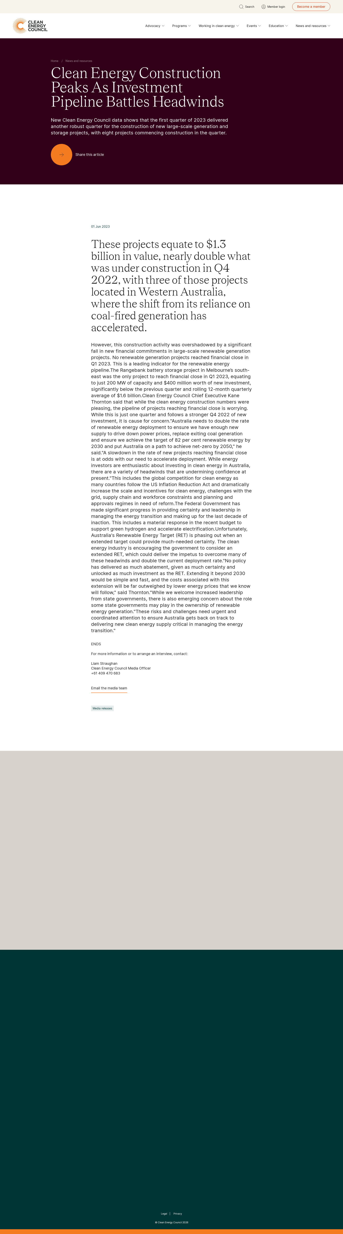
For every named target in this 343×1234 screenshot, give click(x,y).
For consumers (142, 1068)
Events (252, 26)
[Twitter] (172, 1018)
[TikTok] (188, 1018)
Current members (64, 1073)
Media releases (102, 708)
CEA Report (100, 1049)
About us (57, 1063)
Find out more (181, 914)
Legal (164, 1213)
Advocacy (152, 26)
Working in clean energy (217, 26)
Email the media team (109, 688)
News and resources (311, 26)
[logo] (30, 26)
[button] (126, 916)
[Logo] (171, 998)
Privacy (177, 1213)
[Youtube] (180, 1018)
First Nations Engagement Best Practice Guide (104, 1086)
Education (276, 26)
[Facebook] (153, 1018)
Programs (179, 26)
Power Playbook (103, 1058)
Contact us (59, 1054)
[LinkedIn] (166, 1018)
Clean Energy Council (170, 1222)
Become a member (311, 7)
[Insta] (159, 1018)
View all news (102, 895)
